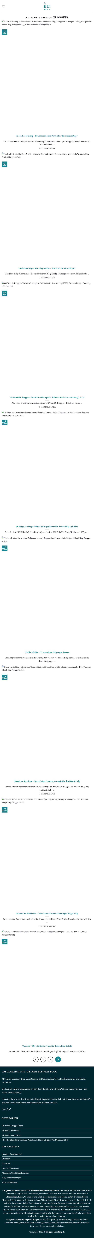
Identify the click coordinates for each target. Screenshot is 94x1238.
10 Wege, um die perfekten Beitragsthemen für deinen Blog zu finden (47, 526)
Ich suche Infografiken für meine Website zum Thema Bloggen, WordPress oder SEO (35, 1140)
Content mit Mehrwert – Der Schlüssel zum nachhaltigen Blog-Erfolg (47, 913)
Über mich (6, 1159)
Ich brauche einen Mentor (12, 1135)
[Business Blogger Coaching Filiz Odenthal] (47, 6)
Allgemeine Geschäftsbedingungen (15, 1173)
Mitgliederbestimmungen (11, 1178)
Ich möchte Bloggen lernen (12, 1126)
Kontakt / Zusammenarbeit (12, 1154)
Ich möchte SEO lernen (11, 1130)
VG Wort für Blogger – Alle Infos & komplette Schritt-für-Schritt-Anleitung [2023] (47, 397)
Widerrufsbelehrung (9, 1182)
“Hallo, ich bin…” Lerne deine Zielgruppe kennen (47, 652)
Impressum (6, 1163)
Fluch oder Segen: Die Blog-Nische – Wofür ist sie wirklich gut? (47, 268)
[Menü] (3, 6)
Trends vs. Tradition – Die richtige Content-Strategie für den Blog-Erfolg (47, 781)
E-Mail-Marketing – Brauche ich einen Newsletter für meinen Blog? (47, 136)
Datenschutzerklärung (10, 1168)
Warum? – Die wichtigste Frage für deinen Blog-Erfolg (47, 1046)
